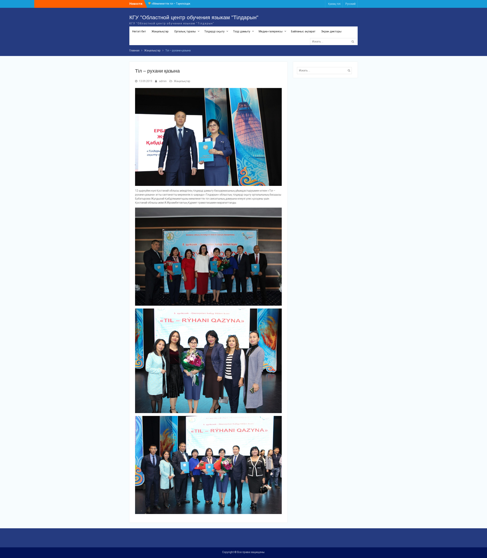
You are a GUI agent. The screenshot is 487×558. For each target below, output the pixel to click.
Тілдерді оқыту (214, 31)
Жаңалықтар (160, 31)
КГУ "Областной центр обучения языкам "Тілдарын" (193, 17)
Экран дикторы (331, 31)
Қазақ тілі (334, 3)
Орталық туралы (185, 31)
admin (163, 81)
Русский (350, 3)
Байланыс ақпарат (303, 31)
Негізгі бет (139, 31)
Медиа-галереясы (270, 31)
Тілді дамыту (241, 31)
